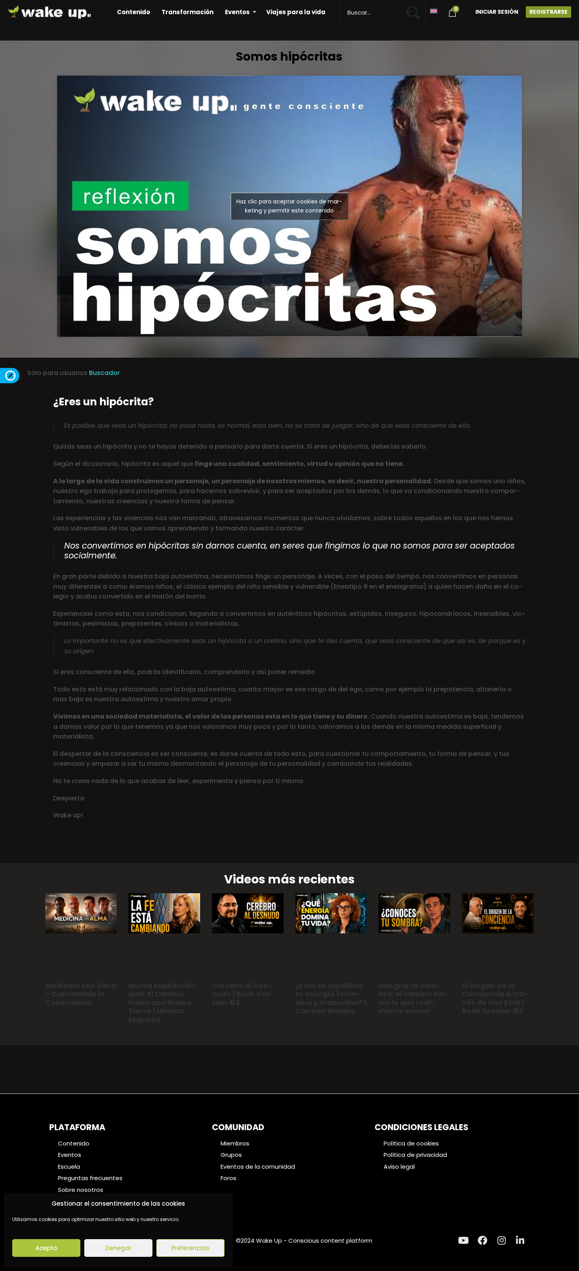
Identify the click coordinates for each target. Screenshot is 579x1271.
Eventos (237, 12)
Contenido (133, 12)
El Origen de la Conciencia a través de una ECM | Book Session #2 (495, 998)
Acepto (46, 1248)
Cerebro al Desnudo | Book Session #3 (243, 994)
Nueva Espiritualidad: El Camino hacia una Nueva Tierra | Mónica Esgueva (161, 1002)
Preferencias (190, 1248)
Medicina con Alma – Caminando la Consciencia (80, 994)
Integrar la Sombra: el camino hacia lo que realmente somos (413, 998)
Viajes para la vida (295, 12)
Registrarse (548, 12)
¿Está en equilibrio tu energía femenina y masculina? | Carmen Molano (330, 998)
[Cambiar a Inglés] (433, 10)
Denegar (118, 1248)
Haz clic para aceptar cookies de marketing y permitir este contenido (289, 206)
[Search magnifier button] (416, 9)
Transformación (187, 12)
